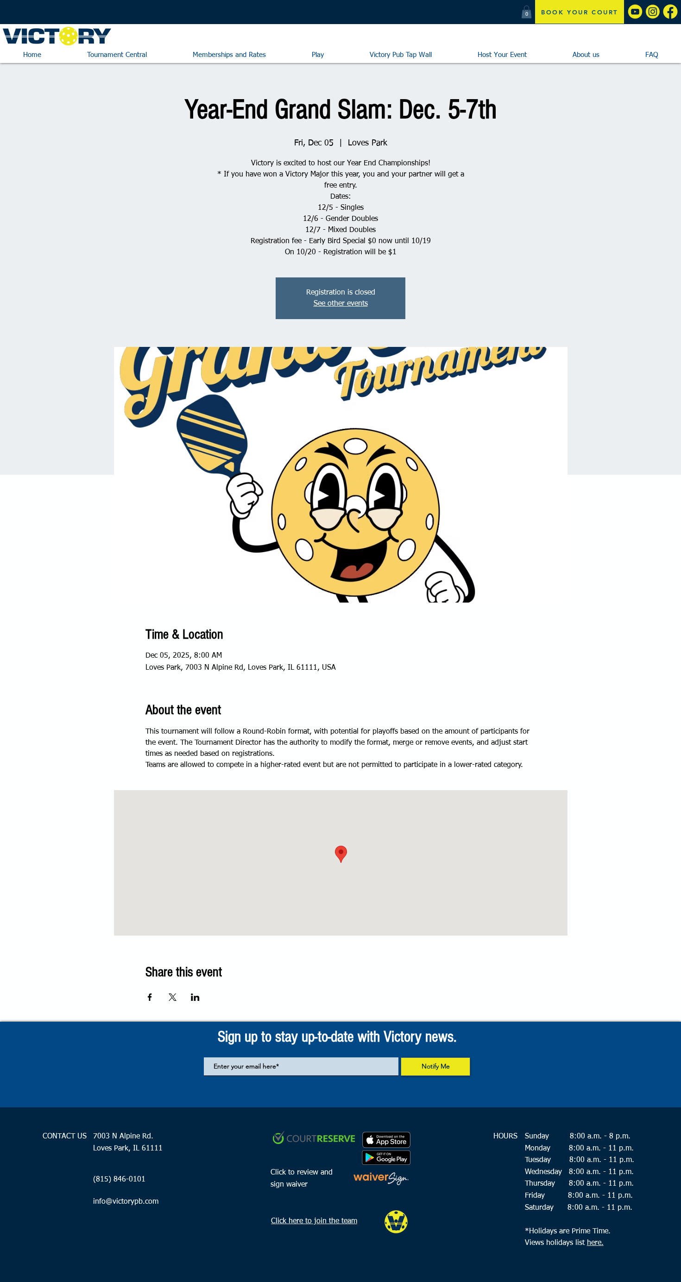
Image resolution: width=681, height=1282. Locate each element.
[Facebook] (670, 11)
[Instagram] (652, 11)
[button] (526, 12)
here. (595, 1243)
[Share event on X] (172, 997)
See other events (341, 304)
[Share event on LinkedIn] (195, 997)
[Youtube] (635, 11)
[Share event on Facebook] (149, 997)
